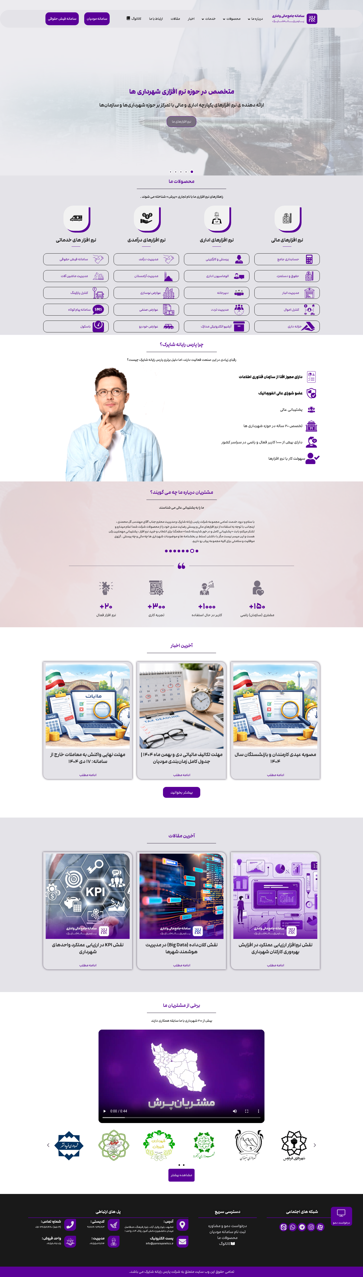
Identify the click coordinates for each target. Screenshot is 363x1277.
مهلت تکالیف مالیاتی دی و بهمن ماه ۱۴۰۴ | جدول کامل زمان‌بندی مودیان (181, 758)
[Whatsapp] (292, 1227)
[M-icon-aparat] (320, 1227)
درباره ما (257, 18)
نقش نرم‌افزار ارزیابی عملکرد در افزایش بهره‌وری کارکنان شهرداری (275, 948)
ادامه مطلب (275, 775)
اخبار (191, 18)
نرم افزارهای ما (181, 121)
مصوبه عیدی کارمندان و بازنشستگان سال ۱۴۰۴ (275, 758)
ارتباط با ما (156, 18)
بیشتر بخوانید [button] (181, 792)
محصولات (233, 18)
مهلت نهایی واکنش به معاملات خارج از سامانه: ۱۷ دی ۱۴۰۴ (87, 758)
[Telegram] (302, 1227)
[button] (192, 172)
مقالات (175, 18)
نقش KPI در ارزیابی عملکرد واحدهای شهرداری (87, 948)
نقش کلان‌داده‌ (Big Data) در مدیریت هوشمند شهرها (181, 948)
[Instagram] (311, 1227)
